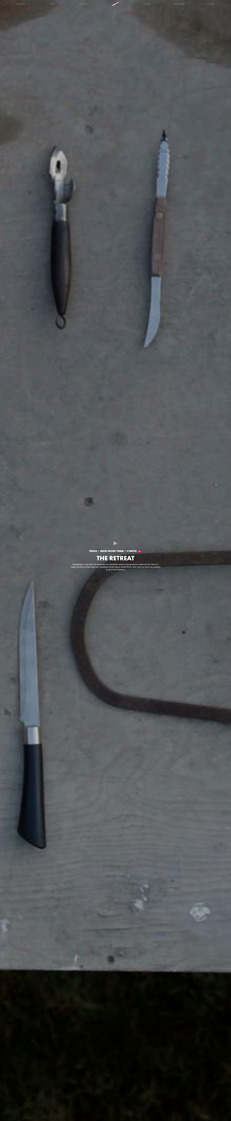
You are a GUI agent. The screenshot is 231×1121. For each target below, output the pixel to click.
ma (139, 551)
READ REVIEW (115, 571)
